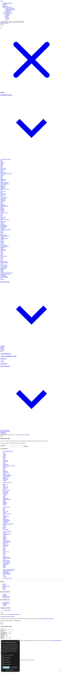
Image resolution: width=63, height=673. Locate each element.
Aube (1, 202)
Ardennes (2, 201)
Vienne (1, 248)
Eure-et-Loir (2, 191)
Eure (1, 231)
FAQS (4, 589)
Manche (2, 232)
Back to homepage (25, 434)
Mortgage (5, 595)
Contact (4, 605)
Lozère (1, 260)
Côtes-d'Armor (3, 184)
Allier (1, 161)
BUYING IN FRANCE (10, 9)
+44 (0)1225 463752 (7, 610)
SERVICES (5, 4)
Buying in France (6, 597)
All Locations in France (7, 578)
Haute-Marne (3, 204)
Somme (1, 218)
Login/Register (6, 603)
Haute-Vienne (3, 249)
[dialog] (10, 656)
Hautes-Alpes (3, 275)
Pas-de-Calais (3, 217)
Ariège (1, 251)
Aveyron (2, 253)
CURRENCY (8, 10)
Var (1, 278)
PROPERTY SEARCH (7, 3)
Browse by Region (7, 13)
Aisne (1, 213)
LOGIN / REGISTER (20, 21)
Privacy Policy (4, 588)
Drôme (1, 164)
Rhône (1, 170)
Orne (1, 233)
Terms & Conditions (56, 640)
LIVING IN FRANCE (9, 8)
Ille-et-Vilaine (3, 187)
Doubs (1, 175)
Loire (1, 167)
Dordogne (7, 14)
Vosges (1, 211)
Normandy (7, 15)
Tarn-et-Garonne (3, 264)
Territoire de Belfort (4, 182)
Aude (1, 252)
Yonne (1, 181)
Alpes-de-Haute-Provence (5, 273)
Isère (1, 165)
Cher (1, 190)
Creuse (1, 240)
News (4, 585)
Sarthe (1, 270)
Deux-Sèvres (3, 247)
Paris (6, 19)
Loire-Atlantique (3, 267)
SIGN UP (26, 446)
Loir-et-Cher (2, 194)
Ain (1, 160)
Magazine (5, 604)
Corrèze (2, 239)
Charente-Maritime (4, 238)
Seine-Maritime (3, 235)
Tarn (1, 263)
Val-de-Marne (3, 227)
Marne (1, 203)
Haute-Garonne (3, 256)
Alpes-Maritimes (3, 276)
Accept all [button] (6, 667)
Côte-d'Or (2, 174)
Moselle (2, 208)
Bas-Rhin (2, 209)
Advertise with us (6, 602)
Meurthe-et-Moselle (4, 206)
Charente (2, 237)
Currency (5, 594)
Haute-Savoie (3, 172)
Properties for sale (6, 586)
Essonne (2, 223)
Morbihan (2, 188)
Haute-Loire (2, 168)
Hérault (1, 258)
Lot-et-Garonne (3, 245)
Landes (1, 243)
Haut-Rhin (2, 210)
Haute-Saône (3, 179)
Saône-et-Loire (3, 180)
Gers (1, 257)
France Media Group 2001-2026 (14, 614)
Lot (1, 259)
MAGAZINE (5, 6)
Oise (1, 216)
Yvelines (2, 222)
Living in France (6, 596)
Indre (1, 192)
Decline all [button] (14, 667)
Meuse (1, 207)
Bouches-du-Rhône (4, 277)
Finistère (2, 185)
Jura (1, 177)
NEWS (4, 5)
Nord (1, 215)
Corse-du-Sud (3, 198)
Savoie (1, 171)
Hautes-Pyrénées (3, 261)
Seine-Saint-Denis (4, 226)
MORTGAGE (8, 11)
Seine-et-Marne (3, 221)
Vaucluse (2, 279)
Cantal (1, 163)
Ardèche (2, 162)
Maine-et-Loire (3, 268)
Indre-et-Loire (3, 193)
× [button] (18, 641)
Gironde (2, 242)
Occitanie (7, 18)
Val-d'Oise (2, 228)
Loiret (1, 195)
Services (4, 584)
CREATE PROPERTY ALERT (6, 21)
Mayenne (2, 269)
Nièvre (1, 178)
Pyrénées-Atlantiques (4, 246)
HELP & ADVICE (7, 7)
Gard (1, 255)
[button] (10, 670)
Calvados (2, 230)
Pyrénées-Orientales (4, 262)
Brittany (7, 16)
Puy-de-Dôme (3, 169)
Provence (7, 17)
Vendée (1, 271)
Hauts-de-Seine (3, 225)
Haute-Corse (2, 199)
